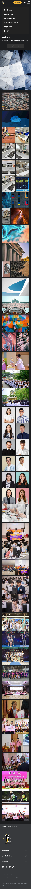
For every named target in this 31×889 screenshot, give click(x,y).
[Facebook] (3, 867)
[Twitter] (6, 867)
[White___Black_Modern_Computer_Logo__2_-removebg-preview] (3, 2)
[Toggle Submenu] (26, 850)
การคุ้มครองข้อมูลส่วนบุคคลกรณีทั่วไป (10, 878)
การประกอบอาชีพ (12, 22)
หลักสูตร (9, 10)
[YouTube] (10, 867)
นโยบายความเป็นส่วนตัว (7, 872)
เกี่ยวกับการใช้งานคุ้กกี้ (6, 875)
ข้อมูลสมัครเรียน (11, 18)
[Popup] (24, 2)
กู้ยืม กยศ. (9, 27)
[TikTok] (13, 867)
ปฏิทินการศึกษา (11, 31)
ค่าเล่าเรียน (9, 14)
